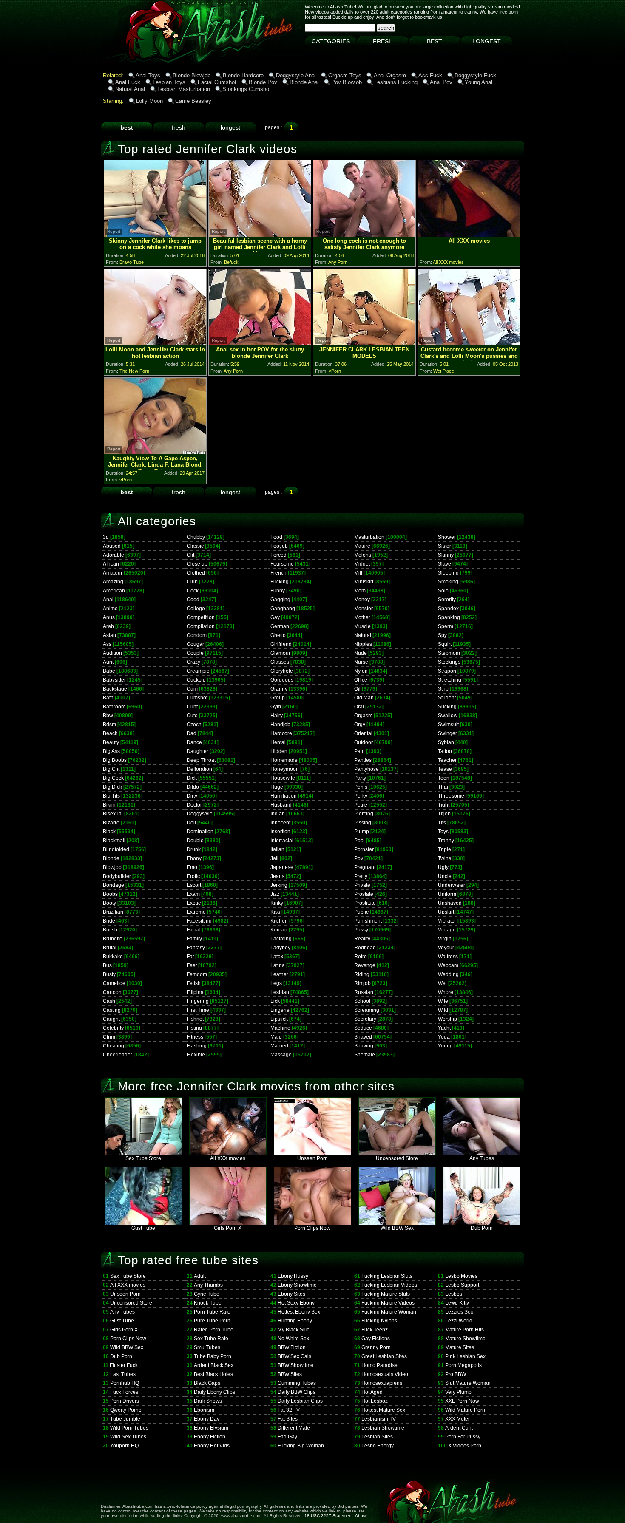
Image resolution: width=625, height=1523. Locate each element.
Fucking (279, 582)
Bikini (109, 805)
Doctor (194, 805)
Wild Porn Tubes (129, 1428)
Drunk (194, 849)
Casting (112, 1010)
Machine (280, 1028)
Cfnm (109, 1037)
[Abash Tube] (131, 61)
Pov (358, 858)
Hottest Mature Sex (383, 1410)
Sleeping (448, 573)
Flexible (196, 1055)
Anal (108, 600)
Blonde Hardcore (243, 75)
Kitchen (279, 921)
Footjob (279, 546)
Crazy (193, 662)
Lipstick (279, 1019)
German (279, 626)
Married (279, 1046)
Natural (362, 635)
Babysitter (114, 680)
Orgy (359, 725)
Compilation (201, 626)
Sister (444, 546)
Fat (190, 957)
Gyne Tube (206, 1294)
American (114, 591)
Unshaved (450, 903)
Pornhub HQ (124, 1383)
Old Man (364, 698)
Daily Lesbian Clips (300, 1401)
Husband (281, 805)
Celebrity (113, 1028)
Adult (200, 1276)
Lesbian (279, 992)
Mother (362, 617)
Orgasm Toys (344, 75)
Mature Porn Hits (464, 1330)
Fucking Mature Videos (388, 1303)
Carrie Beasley (193, 101)
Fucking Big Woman (301, 1446)
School (362, 1001)
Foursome (282, 564)
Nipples (363, 644)
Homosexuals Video (384, 1374)
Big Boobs (115, 760)
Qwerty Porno (126, 1410)
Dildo (193, 787)
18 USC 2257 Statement (328, 1515)
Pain (359, 751)
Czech (194, 725)
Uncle (445, 876)
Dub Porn (482, 1228)
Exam (193, 894)
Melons (362, 555)
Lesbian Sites (377, 1437)
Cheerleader (117, 1055)
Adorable (113, 555)
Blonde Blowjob (191, 75)
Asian (109, 635)
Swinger (447, 733)
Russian (363, 992)
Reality (362, 939)
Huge (276, 787)
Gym (275, 707)
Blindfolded (116, 849)
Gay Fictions (375, 1339)
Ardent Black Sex (213, 1365)
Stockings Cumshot (246, 89)
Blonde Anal (304, 82)
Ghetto (278, 635)
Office (360, 680)
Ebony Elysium (211, 1428)
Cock (193, 591)
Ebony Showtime (297, 1285)
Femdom (197, 974)
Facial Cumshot (217, 82)
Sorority (447, 600)
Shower (447, 537)
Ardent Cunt (459, 1428)
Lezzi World (458, 1321)
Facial (194, 930)
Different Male (294, 1428)
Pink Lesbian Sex (465, 1356)
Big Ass (111, 751)
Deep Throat (201, 760)
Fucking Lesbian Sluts (386, 1276)
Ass (107, 644)
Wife (443, 1001)
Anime (110, 608)
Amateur (112, 573)
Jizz (274, 894)
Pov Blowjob (346, 82)
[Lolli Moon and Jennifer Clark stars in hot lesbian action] (155, 343)
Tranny (446, 841)
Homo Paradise (379, 1365)
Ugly (443, 867)
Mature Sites (459, 1347)
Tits (442, 823)
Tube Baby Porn (212, 1356)
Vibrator (447, 921)
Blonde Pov (263, 82)
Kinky (276, 903)
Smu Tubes (207, 1347)
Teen (443, 778)
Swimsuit (448, 725)
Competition (201, 617)
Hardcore (281, 733)
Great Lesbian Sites (384, 1356)
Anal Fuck (127, 82)
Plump (361, 832)
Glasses (279, 662)
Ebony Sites (291, 1294)
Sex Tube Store (143, 1158)
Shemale (364, 1055)
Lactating (281, 939)
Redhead (365, 948)
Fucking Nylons (379, 1321)
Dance (194, 742)
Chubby (196, 537)
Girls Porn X (227, 1228)
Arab (108, 626)
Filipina (195, 992)
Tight (443, 805)
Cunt (192, 707)
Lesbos (453, 1294)
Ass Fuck (430, 75)
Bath (108, 698)
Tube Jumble (125, 1419)
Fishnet (195, 1019)
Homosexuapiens (381, 1383)
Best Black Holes (213, 1374)
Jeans (277, 876)
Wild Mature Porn (465, 1410)
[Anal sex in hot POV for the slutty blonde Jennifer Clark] (260, 343)
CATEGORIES (331, 41)
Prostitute (365, 903)
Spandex (448, 608)
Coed (193, 600)
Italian (277, 849)
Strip (443, 689)
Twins (444, 858)
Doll (191, 823)
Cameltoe (114, 983)
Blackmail (114, 841)
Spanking (449, 617)
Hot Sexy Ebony (296, 1303)
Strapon (447, 671)
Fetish (194, 983)
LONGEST (486, 41)
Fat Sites (288, 1419)
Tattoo (445, 751)
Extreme (196, 912)
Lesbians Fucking (396, 82)
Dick (192, 778)
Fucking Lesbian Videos (389, 1285)
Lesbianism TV (378, 1419)
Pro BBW (455, 1374)
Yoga (444, 1037)
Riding (361, 974)
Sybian (446, 742)
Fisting (194, 1028)
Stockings (449, 662)
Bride (109, 921)
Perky (360, 796)
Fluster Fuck (124, 1365)
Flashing (197, 1046)
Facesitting (199, 921)
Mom (360, 591)
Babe (109, 671)
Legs (276, 983)
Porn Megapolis (463, 1365)
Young (445, 1046)
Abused (112, 546)
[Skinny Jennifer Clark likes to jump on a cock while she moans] (155, 234)
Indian (277, 814)
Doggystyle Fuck (475, 75)
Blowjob (112, 867)
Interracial (281, 841)
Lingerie (280, 1010)
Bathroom (114, 707)
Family (194, 939)
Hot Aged (372, 1392)
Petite (360, 805)
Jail (274, 858)
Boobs (110, 894)
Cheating (113, 1046)
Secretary (365, 1019)
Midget (362, 564)
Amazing (113, 582)
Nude (360, 653)
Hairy (276, 716)
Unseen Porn (312, 1158)
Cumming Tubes (297, 1383)
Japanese (281, 867)
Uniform (447, 894)
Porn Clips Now (312, 1228)
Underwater (451, 885)
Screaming (366, 1010)
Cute (192, 716)
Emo (192, 867)
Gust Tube (143, 1228)
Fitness (195, 1037)
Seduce (363, 1028)
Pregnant (364, 867)
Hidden (278, 751)
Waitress (448, 957)
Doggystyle (200, 814)
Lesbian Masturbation (183, 89)
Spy (442, 635)
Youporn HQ (124, 1446)
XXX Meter (457, 1419)
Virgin (445, 939)
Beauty (111, 742)
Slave (444, 564)
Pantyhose (366, 769)
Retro (360, 957)
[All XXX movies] (469, 234)
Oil (357, 689)
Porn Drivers (124, 1401)
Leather (279, 974)
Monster (363, 608)
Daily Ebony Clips (214, 1392)
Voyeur (446, 948)
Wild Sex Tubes (128, 1437)
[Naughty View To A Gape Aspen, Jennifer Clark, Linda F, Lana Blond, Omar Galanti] (155, 452)
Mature (362, 546)
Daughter (197, 751)
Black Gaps (207, 1383)
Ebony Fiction (209, 1437)
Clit (190, 555)
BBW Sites (290, 1374)
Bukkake (113, 957)
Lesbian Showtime (382, 1428)
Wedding (448, 974)
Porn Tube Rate (212, 1312)
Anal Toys (148, 75)
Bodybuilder (117, 876)
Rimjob (362, 983)
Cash (109, 1001)
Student (447, 698)
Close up (197, 564)
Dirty (192, 796)
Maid (276, 1037)
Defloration (199, 769)
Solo (443, 591)
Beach (110, 733)
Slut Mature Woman (468, 1383)
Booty (109, 903)
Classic (195, 546)
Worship (447, 1019)
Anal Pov (441, 82)
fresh (178, 127)
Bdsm (109, 725)
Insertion (280, 832)
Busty (109, 974)
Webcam (448, 965)
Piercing (363, 814)
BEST (434, 41)
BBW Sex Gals (294, 1356)
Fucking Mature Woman (388, 1312)
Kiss (275, 912)
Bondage (113, 885)
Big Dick (112, 787)
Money (362, 600)
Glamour (280, 653)
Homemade (284, 760)
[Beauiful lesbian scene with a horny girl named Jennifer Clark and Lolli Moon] (260, 234)
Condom (197, 635)
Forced (278, 555)
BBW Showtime (295, 1365)
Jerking (278, 885)
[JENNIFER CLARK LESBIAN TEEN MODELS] (364, 343)
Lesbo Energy (377, 1446)
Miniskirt (363, 582)
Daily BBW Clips (296, 1392)
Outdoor (363, 742)
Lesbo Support (462, 1285)
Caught (111, 1019)
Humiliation (283, 796)
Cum (192, 689)
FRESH (383, 41)
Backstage (115, 689)
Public (361, 912)
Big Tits (111, 796)
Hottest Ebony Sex (299, 1312)
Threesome (451, 796)
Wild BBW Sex (397, 1228)
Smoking (448, 582)
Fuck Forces (124, 1392)
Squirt (445, 644)
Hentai (278, 742)
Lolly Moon (149, 101)
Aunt (108, 662)
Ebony (194, 858)
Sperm (445, 626)
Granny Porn (376, 1347)
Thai (443, 787)
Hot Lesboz (374, 1401)
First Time (198, 1010)
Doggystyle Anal (296, 75)
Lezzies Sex (459, 1312)
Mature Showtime (465, 1339)
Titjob (444, 814)
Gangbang (282, 608)
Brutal (109, 948)
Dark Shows (208, 1401)
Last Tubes (123, 1374)
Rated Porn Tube (213, 1330)
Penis (360, 787)
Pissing (362, 823)
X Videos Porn (464, 1446)
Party (360, 778)
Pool (359, 841)
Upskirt (446, 912)
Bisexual (113, 814)
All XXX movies (227, 1158)
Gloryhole (281, 671)
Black (109, 832)
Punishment (368, 921)
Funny (277, 591)
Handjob (280, 725)
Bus (107, 965)
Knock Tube (208, 1303)
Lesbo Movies (461, 1276)
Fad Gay (287, 1437)
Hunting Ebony (295, 1321)
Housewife (282, 778)
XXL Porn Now (462, 1401)
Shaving (363, 1046)
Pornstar (364, 849)
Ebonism (204, 1410)
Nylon (361, 671)
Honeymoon (284, 769)
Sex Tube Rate (211, 1339)
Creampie (198, 671)
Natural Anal (130, 89)
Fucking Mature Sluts (385, 1294)
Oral (359, 707)
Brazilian (113, 912)
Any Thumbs (208, 1285)
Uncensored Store (397, 1158)
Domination (200, 832)
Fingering (198, 1001)
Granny (278, 689)
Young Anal (478, 82)
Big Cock (113, 778)
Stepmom (449, 653)
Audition (112, 653)
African (111, 564)
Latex (276, 957)
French (278, 573)
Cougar (195, 644)
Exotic (194, 903)
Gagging (280, 600)
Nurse (361, 662)
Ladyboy (280, 948)
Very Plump (458, 1392)
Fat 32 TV (289, 1410)
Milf (358, 573)
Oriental (363, 733)
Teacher (447, 760)
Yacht (444, 1028)
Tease (445, 769)
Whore (445, 992)
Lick (275, 1001)
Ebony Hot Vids (212, 1446)
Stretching (449, 680)
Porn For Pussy (462, 1437)
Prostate (363, 894)
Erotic (193, 876)
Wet (442, 983)
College (196, 608)
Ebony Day (206, 1419)
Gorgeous (281, 680)
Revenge (364, 965)
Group (277, 698)
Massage (281, 1055)
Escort (194, 885)
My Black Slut (293, 1330)
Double (195, 841)
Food (276, 537)
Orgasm (363, 716)
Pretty (360, 876)
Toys (443, 832)
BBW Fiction (292, 1347)
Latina (277, 965)
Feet (192, 965)
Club (192, 582)
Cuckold (196, 680)
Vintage (447, 930)
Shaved (363, 1037)
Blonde (111, 858)
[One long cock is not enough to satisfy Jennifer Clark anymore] (364, 234)
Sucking (447, 707)
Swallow (447, 716)
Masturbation (369, 537)
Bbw (108, 716)
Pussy (361, 930)
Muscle (362, 626)
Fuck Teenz (374, 1330)
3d (106, 537)
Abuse (361, 1515)
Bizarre (111, 823)
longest (230, 127)
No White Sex (293, 1339)
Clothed (196, 573)
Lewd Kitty (457, 1303)
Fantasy (196, 948)
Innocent (280, 823)
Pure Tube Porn (212, 1321)
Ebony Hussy (293, 1276)
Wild (443, 1010)
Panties (363, 760)
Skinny (446, 555)
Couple (195, 653)
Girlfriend (281, 644)
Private (362, 885)
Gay (275, 617)
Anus (109, 617)
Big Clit (111, 769)
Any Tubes (481, 1158)
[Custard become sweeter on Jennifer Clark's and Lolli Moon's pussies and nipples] (469, 343)
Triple (444, 849)
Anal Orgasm (390, 75)
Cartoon (112, 992)
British (110, 930)
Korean (278, 930)
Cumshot (197, 698)
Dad (191, 733)
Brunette (112, 939)
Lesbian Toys (169, 82)
